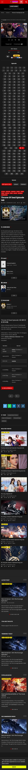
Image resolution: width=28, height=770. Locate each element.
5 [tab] (15, 614)
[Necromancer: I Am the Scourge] (14, 726)
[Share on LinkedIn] (14, 406)
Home (2, 12)
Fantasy (15, 193)
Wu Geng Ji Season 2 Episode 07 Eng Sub (11, 516)
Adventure (8, 191)
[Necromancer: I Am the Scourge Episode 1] (14, 590)
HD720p (5, 547)
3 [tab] (12, 614)
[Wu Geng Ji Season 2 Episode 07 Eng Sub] (14, 507)
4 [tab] (15, 709)
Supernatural (4, 195)
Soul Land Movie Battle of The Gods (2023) (13, 695)
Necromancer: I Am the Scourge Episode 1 (12, 600)
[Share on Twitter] (5, 406)
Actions (8, 12)
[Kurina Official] (14, 2)
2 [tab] (12, 709)
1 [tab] (9, 614)
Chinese (18, 191)
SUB (8, 432)
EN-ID (3, 432)
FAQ (24, 19)
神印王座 (4, 421)
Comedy (22, 191)
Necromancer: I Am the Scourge (12, 735)
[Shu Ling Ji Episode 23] (14, 484)
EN (2, 524)
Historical (20, 193)
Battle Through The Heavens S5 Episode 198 (14, 9)
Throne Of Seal (17, 418)
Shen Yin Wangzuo (6, 418)
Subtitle (14, 361)
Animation (13, 191)
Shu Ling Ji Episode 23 (6, 494)
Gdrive (13, 349)
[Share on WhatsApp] (9, 406)
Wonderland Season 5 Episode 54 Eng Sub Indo (13, 471)
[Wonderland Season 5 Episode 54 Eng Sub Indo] (14, 461)
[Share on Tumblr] (18, 406)
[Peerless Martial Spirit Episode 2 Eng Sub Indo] (14, 438)
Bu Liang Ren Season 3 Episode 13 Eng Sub (11, 562)
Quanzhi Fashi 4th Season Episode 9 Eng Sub (12, 539)
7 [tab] (18, 614)
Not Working (4, 19)
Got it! (14, 767)
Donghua (7, 193)
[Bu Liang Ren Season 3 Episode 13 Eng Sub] (14, 553)
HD (5, 432)
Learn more (5, 763)
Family (11, 193)
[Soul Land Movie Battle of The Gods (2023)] (14, 685)
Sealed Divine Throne (13, 415)
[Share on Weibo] (23, 406)
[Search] (26, 2)
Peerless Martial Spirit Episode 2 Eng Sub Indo (12, 448)
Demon (2, 193)
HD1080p (7, 455)
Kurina (4, 202)
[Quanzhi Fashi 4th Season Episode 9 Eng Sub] (14, 530)
